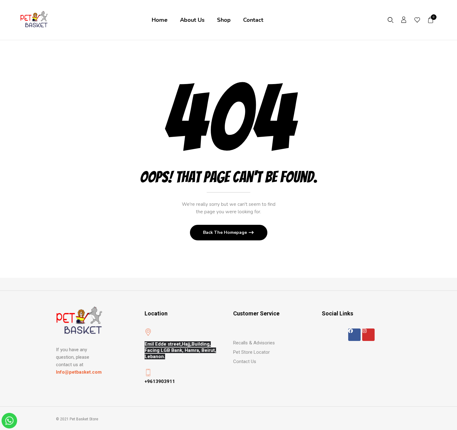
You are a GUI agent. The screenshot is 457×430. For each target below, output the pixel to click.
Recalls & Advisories (254, 343)
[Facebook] (354, 334)
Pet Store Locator (251, 352)
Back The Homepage (225, 232)
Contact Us (244, 361)
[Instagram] (368, 334)
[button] (430, 20)
